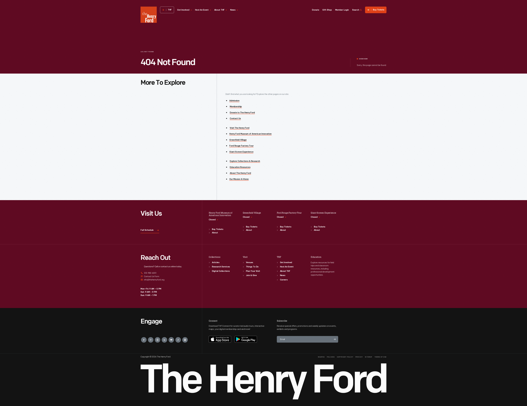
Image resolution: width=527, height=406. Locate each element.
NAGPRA (321, 357)
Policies (331, 357)
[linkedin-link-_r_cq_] (164, 340)
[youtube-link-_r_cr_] (171, 340)
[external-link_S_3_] (168, 280)
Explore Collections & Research (245, 161)
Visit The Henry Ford (239, 128)
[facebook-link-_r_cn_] (144, 340)
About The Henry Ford (240, 173)
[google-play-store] (246, 339)
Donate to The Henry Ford (242, 113)
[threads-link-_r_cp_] (157, 340)
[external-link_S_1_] (168, 273)
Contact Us (235, 119)
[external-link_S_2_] (168, 276)
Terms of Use (380, 357)
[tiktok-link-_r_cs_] (178, 340)
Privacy (359, 357)
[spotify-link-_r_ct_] (185, 340)
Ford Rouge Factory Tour (241, 146)
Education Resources (240, 167)
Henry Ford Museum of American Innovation (250, 134)
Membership (236, 107)
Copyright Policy (345, 357)
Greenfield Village (238, 140)
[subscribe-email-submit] (335, 339)
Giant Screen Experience (241, 152)
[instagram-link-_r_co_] (150, 340)
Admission (234, 101)
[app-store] (220, 339)
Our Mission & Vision (239, 179)
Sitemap (368, 357)
